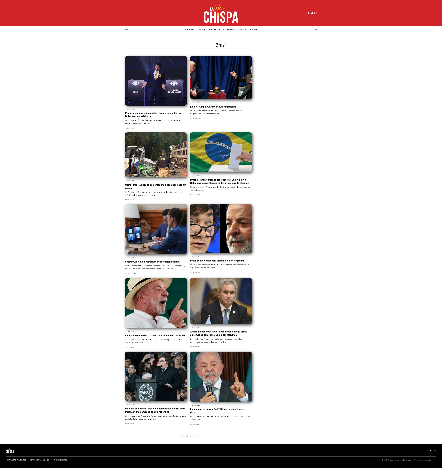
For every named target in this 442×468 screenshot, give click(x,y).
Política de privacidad (16, 460)
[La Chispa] (221, 13)
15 (194, 436)
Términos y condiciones (40, 460)
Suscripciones (60, 460)
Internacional (130, 109)
